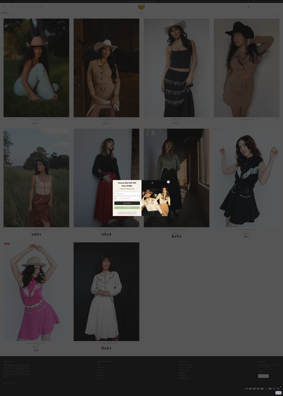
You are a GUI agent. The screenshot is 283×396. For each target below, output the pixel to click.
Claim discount (127, 203)
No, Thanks (127, 208)
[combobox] (117, 198)
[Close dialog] (168, 182)
